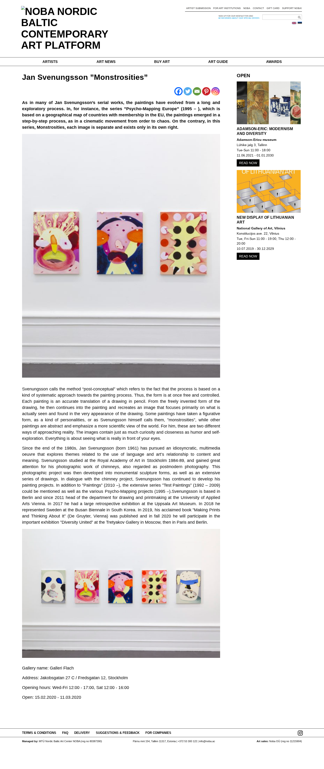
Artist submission (198, 8)
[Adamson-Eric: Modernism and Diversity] (269, 102)
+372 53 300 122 (187, 741)
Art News (106, 62)
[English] (294, 23)
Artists (50, 62)
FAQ (65, 733)
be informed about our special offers (238, 18)
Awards (274, 62)
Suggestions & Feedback (117, 733)
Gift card (273, 8)
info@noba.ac (207, 741)
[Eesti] (300, 23)
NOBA (246, 8)
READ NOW (248, 163)
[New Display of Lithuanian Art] (269, 191)
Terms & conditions (39, 733)
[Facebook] (178, 91)
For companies (158, 733)
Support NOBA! (292, 8)
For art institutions (227, 8)
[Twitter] (188, 91)
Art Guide (218, 62)
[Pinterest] (206, 91)
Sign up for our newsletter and (235, 16)
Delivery (82, 733)
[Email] (197, 91)
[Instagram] (215, 91)
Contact (258, 8)
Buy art (162, 62)
